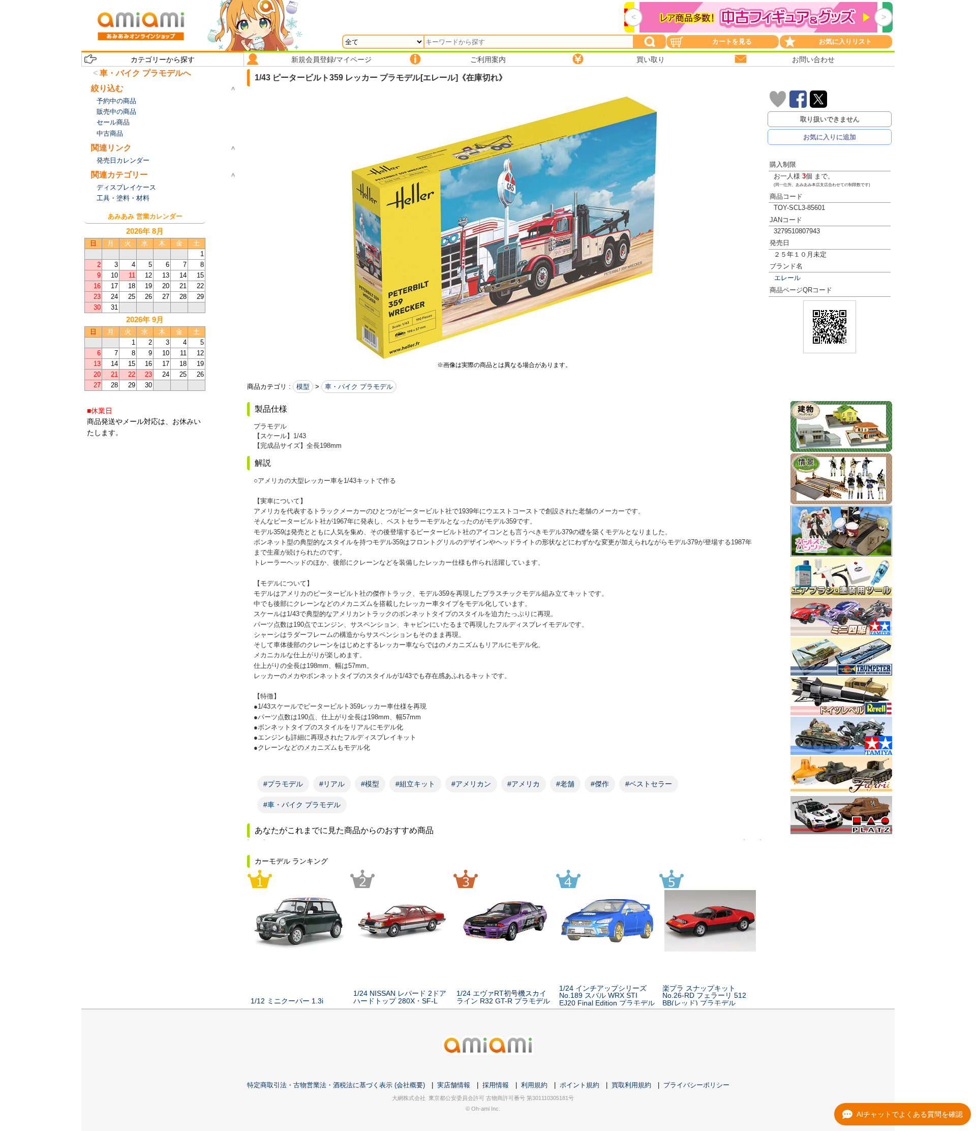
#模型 (370, 784)
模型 (303, 386)
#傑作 (600, 784)
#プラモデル (283, 784)
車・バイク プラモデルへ (145, 73)
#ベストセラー (648, 784)
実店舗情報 (453, 1085)
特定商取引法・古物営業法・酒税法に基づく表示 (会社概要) (336, 1085)
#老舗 (565, 784)
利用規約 (534, 1085)
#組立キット (415, 784)
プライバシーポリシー (696, 1085)
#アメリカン (471, 784)
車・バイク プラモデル (359, 386)
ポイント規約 (579, 1085)
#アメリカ (523, 784)
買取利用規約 (631, 1085)
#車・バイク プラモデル (302, 805)
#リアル (332, 784)
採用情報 (495, 1085)
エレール (787, 278)
